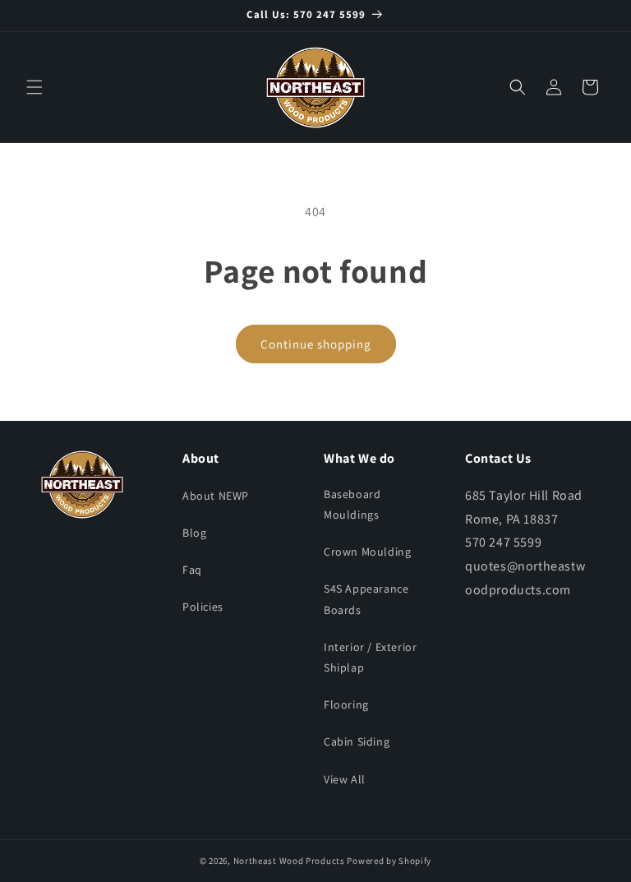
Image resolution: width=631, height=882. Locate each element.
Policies (202, 606)
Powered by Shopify (389, 860)
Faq (192, 569)
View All (345, 779)
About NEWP (215, 495)
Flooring (346, 704)
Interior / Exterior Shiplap (370, 657)
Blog (194, 532)
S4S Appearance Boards (366, 598)
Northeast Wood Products (289, 860)
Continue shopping (315, 344)
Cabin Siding (356, 741)
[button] (34, 87)
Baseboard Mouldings (352, 504)
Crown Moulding (367, 551)
